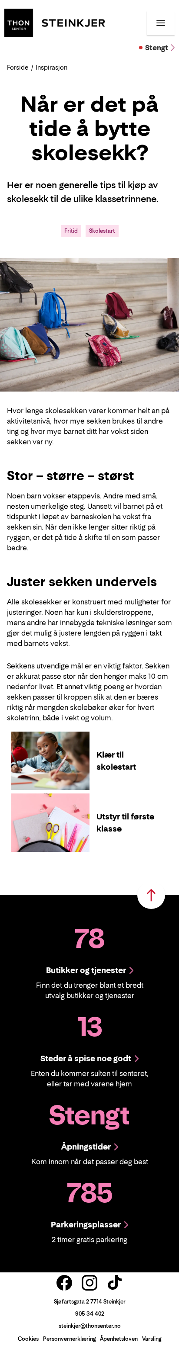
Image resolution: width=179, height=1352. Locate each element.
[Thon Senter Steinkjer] (54, 22)
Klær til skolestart (116, 760)
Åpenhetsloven (119, 1339)
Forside (18, 67)
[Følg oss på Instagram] (89, 1282)
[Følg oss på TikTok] (114, 1282)
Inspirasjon (51, 67)
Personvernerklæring (69, 1339)
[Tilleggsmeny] (161, 23)
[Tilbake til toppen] (151, 895)
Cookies (28, 1339)
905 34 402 (89, 1313)
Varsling (151, 1339)
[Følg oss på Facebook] (64, 1282)
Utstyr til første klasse (125, 822)
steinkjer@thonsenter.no (90, 1326)
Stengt (156, 47)
